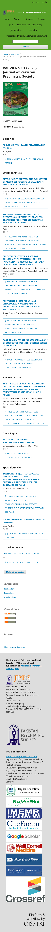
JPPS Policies (16, 30)
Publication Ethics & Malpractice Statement (26, 36)
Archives (41, 19)
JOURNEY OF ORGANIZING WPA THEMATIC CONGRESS (24, 535)
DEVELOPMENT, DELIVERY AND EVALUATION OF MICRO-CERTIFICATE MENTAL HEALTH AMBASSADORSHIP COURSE (25, 182)
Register (35, 2)
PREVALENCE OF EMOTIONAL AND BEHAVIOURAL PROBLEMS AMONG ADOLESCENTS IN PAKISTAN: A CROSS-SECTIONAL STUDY (22, 305)
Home (6, 19)
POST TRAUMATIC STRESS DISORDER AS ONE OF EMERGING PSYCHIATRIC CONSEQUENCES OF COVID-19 (25, 343)
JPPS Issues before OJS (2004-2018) (25, 24)
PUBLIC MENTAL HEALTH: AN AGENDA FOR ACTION (24, 161)
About (17, 19)
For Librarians (10, 597)
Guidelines (34, 30)
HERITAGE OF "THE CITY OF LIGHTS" (21, 553)
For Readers (9, 589)
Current (29, 19)
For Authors (9, 593)
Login (44, 2)
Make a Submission (15, 572)
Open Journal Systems (14, 647)
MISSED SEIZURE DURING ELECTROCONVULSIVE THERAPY (18, 441)
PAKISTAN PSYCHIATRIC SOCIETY (21, 756)
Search (26, 47)
